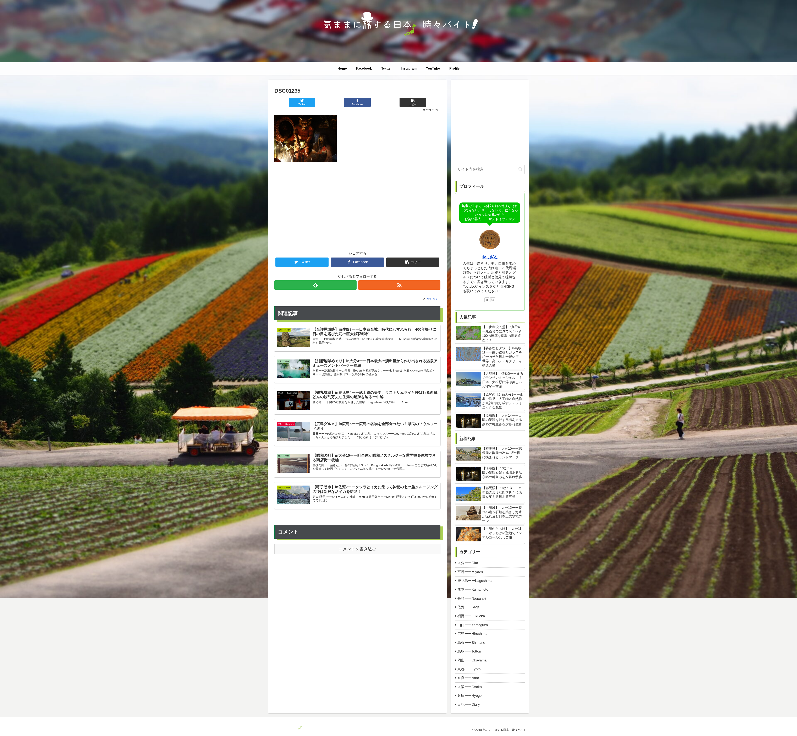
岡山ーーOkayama (472, 660)
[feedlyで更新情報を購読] (315, 285)
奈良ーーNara (468, 678)
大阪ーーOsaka (469, 687)
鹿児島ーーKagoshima (474, 581)
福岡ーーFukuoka (471, 616)
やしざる (490, 257)
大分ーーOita (467, 563)
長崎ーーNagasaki (471, 598)
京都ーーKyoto (468, 669)
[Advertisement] (357, 200)
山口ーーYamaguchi (473, 625)
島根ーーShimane (471, 643)
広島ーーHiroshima (472, 634)
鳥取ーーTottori (469, 651)
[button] (520, 169)
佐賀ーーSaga (468, 607)
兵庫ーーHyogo (469, 696)
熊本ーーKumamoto (472, 589)
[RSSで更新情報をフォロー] (399, 285)
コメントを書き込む (357, 549)
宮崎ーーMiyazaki (471, 572)
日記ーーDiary (468, 705)
